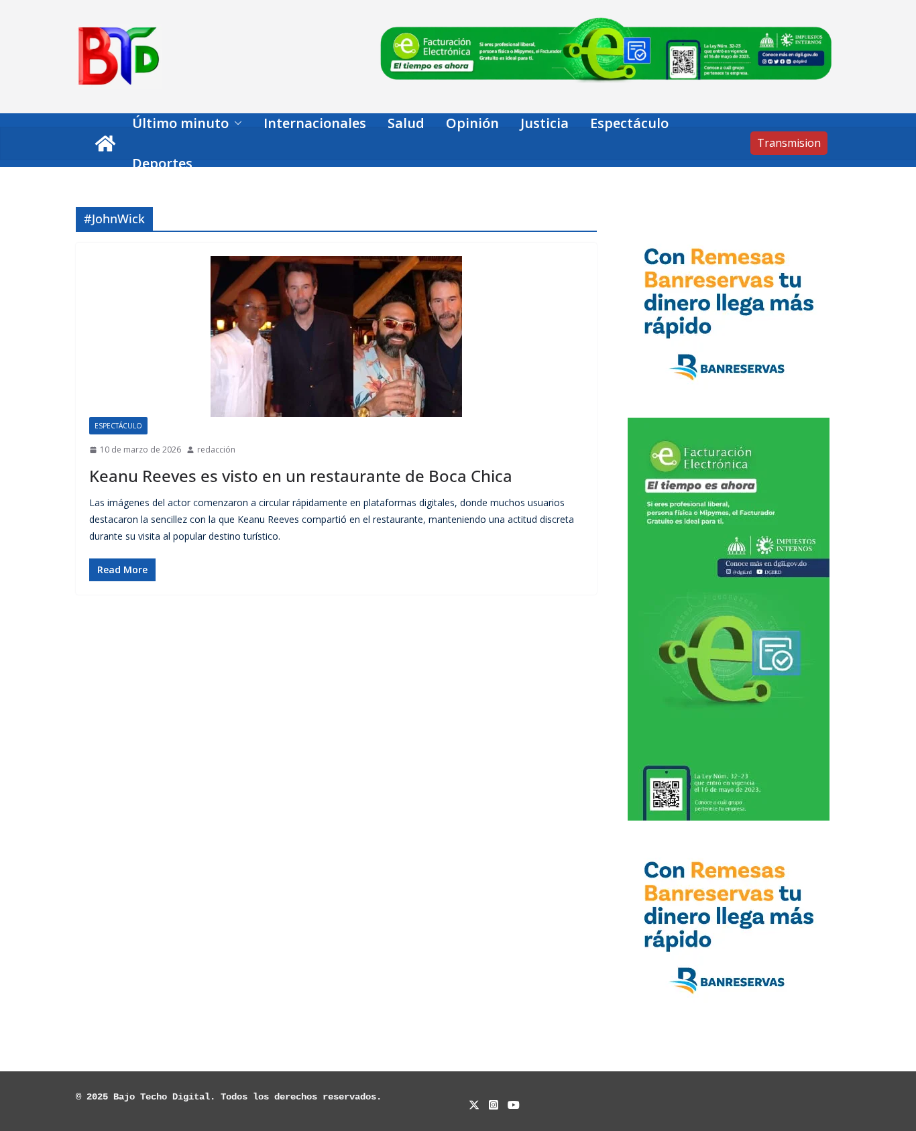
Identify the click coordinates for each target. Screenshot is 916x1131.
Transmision (789, 142)
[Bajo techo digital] (105, 143)
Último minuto (180, 123)
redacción (216, 449)
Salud (406, 123)
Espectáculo (629, 123)
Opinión (472, 123)
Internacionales (315, 123)
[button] (235, 123)
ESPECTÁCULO (118, 425)
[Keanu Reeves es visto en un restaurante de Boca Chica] (336, 336)
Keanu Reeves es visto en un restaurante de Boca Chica (300, 476)
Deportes (162, 163)
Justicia (544, 123)
